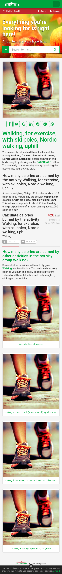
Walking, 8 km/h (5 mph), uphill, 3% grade (31, 548)
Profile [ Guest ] (13, 11)
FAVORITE (30, 242)
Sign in (43, 11)
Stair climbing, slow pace (31, 344)
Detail (56, 571)
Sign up (56, 11)
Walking (6, 236)
